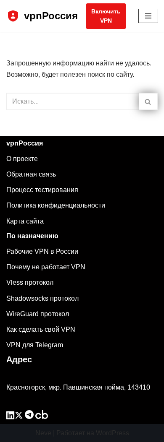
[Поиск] (148, 101)
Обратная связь (31, 174)
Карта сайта (25, 221)
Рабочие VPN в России (42, 251)
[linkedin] (10, 416)
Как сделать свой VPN (40, 329)
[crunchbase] (41, 416)
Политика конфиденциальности (55, 205)
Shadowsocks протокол (42, 298)
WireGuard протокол (37, 313)
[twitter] (19, 416)
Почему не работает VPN (45, 266)
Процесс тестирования (42, 189)
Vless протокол (29, 282)
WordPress (112, 433)
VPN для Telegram (34, 344)
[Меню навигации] (148, 16)
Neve (43, 433)
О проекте (22, 158)
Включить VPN (106, 16)
